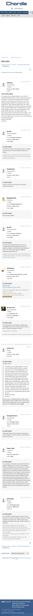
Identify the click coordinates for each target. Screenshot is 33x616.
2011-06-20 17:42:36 (25, 168)
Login (18, 15)
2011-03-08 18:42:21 (25, 81)
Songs (6, 12)
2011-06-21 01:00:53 (25, 267)
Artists (10, 12)
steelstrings (10, 268)
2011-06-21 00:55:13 (25, 226)
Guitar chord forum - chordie (8, 64)
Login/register (18, 8)
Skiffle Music (5, 61)
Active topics (4, 57)
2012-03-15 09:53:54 (7, 344)
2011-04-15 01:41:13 (26, 130)
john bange (10, 499)
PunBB (10, 558)
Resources (25, 12)
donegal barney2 (12, 416)
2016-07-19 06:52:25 (25, 447)
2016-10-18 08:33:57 (25, 497)
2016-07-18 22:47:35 (25, 414)
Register (13, 15)
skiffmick (10, 83)
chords (22, 613)
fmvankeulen (11, 169)
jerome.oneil (11, 307)
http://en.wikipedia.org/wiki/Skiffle (11, 287)
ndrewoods (10, 348)
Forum (30, 12)
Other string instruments (23, 64)
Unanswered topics (16, 57)
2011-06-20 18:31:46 (25, 196)
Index (3, 15)
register (12, 72)
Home (2, 12)
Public (14, 12)
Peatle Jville (10, 448)
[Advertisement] (16, 35)
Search (8, 15)
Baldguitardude (11, 198)
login (7, 72)
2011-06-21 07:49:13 (26, 306)
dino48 (9, 131)
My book (19, 12)
